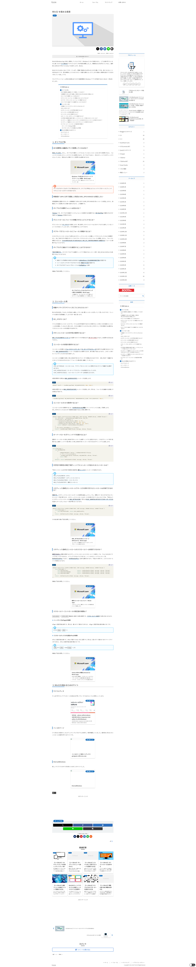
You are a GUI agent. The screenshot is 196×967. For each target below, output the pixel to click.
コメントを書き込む (83, 949)
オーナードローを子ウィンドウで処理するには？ (73, 116)
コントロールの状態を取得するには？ (70, 112)
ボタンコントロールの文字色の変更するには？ (72, 110)
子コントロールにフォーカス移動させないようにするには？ (75, 98)
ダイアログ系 (65, 90)
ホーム (106, 962)
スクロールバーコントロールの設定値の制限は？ (73, 124)
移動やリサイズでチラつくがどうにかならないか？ (73, 106)
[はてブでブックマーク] (104, 48)
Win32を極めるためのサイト (69, 130)
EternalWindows (65, 136)
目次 (63, 87)
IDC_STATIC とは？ (66, 108)
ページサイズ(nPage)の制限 (69, 126)
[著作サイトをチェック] (74, 836)
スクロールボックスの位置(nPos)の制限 (72, 128)
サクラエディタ (65, 132)
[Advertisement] (82, 808)
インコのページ (65, 134)
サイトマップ (126, 962)
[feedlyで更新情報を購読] (87, 836)
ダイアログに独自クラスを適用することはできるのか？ (74, 102)
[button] (111, 48)
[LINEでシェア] (108, 48)
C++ (55, 792)
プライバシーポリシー (139, 962)
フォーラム (115, 962)
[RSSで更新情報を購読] (91, 836)
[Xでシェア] (97, 48)
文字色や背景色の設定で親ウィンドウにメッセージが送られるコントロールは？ (80, 118)
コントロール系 (65, 104)
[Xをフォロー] (78, 836)
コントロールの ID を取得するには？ (70, 114)
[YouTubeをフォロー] (81, 836)
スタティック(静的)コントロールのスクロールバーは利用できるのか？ (77, 122)
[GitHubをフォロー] (84, 836)
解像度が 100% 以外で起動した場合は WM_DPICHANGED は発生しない (78, 94)
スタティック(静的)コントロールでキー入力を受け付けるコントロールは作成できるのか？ (82, 120)
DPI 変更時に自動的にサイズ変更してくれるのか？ (73, 92)
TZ (132, 70)
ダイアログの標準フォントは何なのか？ (71, 96)
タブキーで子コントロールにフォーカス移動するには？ (74, 100)
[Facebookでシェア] (101, 48)
